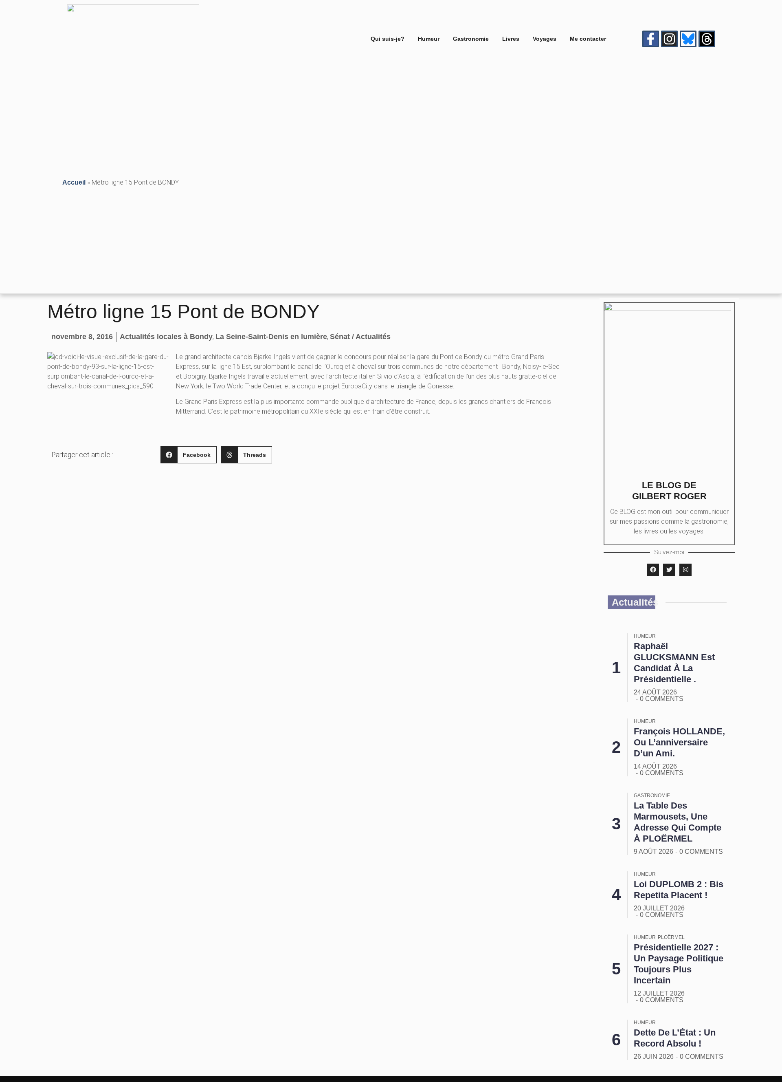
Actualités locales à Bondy (166, 337)
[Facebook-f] (650, 39)
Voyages (544, 38)
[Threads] (707, 39)
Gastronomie (471, 38)
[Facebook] (653, 570)
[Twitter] (669, 570)
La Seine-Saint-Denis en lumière (271, 337)
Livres (510, 38)
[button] (188, 455)
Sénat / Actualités (360, 337)
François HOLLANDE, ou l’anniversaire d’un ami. (679, 742)
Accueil (74, 182)
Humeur (428, 38)
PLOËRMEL (671, 937)
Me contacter (588, 38)
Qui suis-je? (387, 38)
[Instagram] (669, 39)
